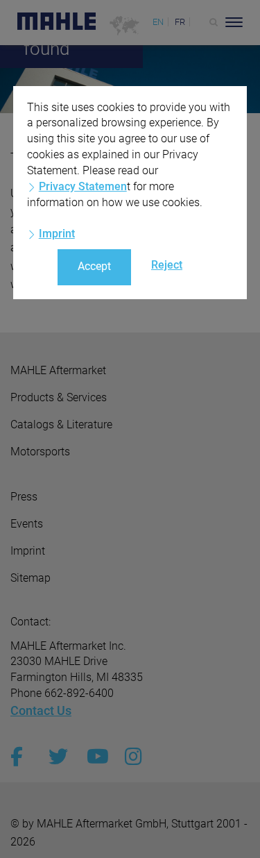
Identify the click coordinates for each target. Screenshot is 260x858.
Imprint (57, 233)
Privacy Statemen (83, 186)
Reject (166, 264)
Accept (94, 266)
